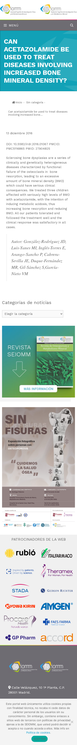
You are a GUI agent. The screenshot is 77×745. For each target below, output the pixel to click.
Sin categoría (34, 102)
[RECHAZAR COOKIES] (72, 722)
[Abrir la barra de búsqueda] (72, 26)
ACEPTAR (39, 738)
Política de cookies (38, 732)
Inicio (18, 102)
